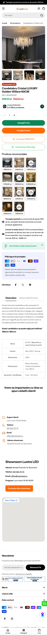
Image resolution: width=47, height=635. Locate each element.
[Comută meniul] (3, 8)
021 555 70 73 (12, 428)
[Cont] (38, 8)
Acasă (4, 23)
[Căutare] (41, 15)
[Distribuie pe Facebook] (16, 285)
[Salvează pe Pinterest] (30, 285)
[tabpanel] (23, 341)
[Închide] (42, 245)
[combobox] (23, 15)
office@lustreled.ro (15, 436)
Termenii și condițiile (24, 574)
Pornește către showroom (19, 488)
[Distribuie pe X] (23, 285)
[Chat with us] (43, 614)
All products (15, 23)
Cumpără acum (23, 130)
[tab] (11, 298)
